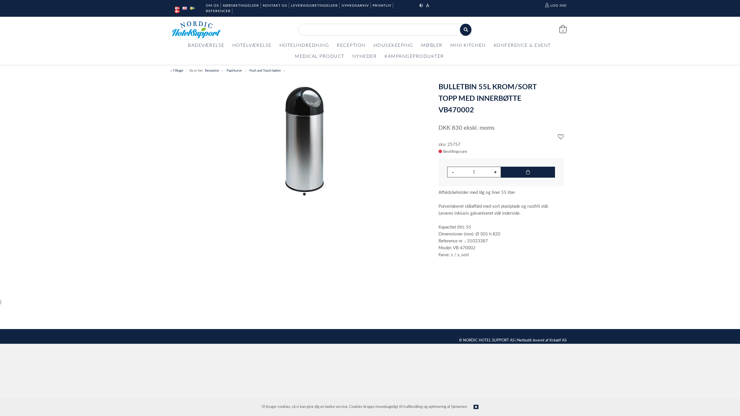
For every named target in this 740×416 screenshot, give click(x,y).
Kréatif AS (558, 340)
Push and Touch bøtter (265, 70)
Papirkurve (234, 70)
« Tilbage (177, 70)
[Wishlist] (561, 137)
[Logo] (196, 30)
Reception (212, 70)
